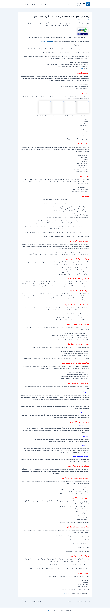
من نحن (27, 4)
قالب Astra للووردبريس (44, 610)
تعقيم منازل (47, 4)
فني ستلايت (40, 4)
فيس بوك (65, 593)
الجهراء (81, 68)
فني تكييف (33, 4)
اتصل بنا (21, 4)
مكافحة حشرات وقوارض (58, 4)
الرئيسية (68, 4)
